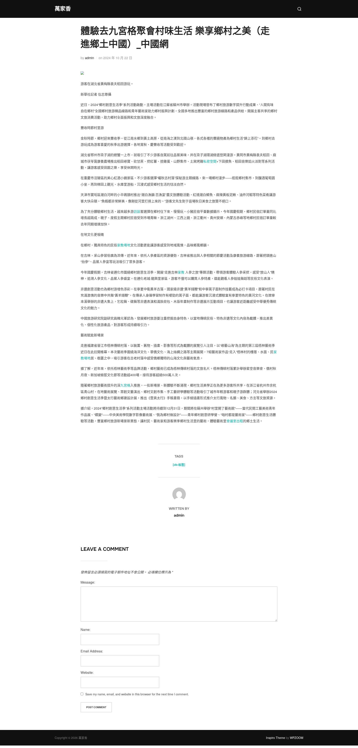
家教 (181, 272)
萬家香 (63, 8)
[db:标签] (179, 465)
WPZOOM (296, 738)
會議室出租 (234, 420)
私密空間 (209, 161)
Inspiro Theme (275, 738)
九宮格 (125, 385)
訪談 (137, 211)
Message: (88, 582)
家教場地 (123, 245)
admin (89, 57)
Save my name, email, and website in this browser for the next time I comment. (137, 694)
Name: (85, 629)
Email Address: (92, 651)
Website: (87, 672)
